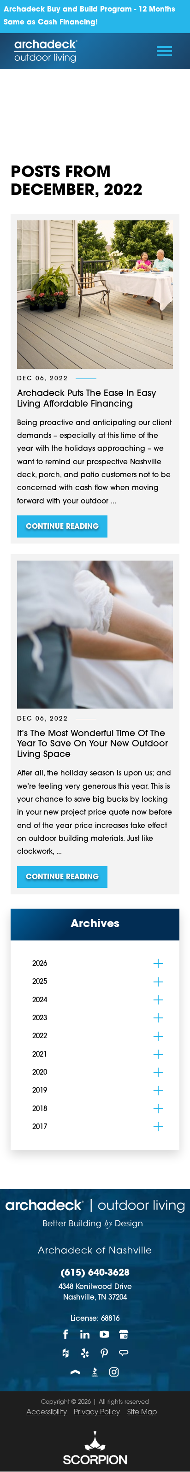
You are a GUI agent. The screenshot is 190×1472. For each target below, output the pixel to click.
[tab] (158, 964)
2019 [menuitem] (39, 1091)
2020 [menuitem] (39, 1073)
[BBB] (95, 1372)
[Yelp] (85, 1353)
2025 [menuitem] (39, 982)
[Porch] (75, 1372)
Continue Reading (62, 527)
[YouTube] (104, 1334)
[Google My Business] (124, 1334)
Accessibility (46, 1412)
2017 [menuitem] (39, 1127)
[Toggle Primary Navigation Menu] (164, 51)
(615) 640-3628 (95, 1273)
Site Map (142, 1412)
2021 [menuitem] (39, 1055)
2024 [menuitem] (39, 1000)
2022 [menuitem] (39, 1036)
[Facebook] (66, 1334)
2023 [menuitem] (39, 1018)
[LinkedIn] (85, 1334)
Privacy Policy (97, 1412)
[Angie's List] (124, 1353)
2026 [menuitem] (39, 964)
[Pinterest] (104, 1353)
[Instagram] (114, 1372)
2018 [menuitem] (39, 1109)
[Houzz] (66, 1353)
